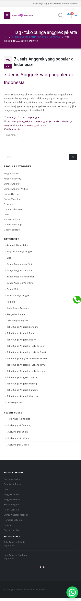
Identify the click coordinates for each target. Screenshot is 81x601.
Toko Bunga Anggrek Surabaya (23, 390)
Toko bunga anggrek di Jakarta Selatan (27, 358)
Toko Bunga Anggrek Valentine (23, 396)
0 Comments (13, 129)
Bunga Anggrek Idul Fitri (19, 264)
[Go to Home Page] (5, 37)
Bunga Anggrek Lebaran (19, 270)
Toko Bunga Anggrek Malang (22, 383)
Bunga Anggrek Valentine (20, 283)
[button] (37, 567)
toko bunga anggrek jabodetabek (45, 121)
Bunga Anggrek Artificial (16, 189)
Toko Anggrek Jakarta (18, 419)
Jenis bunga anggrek (17, 121)
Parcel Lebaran (12, 219)
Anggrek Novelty (12, 178)
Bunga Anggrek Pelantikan (21, 276)
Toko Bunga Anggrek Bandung (23, 327)
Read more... (11, 135)
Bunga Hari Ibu (11, 194)
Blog (9, 258)
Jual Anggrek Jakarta (18, 438)
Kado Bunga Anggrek (18, 308)
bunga (13, 117)
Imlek (7, 214)
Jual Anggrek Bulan (17, 432)
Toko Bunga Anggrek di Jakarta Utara (26, 371)
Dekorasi (8, 204)
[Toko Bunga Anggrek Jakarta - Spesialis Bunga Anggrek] (22, 15)
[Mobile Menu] (7, 15)
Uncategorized (12, 230)
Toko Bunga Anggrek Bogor (21, 333)
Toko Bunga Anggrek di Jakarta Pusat (26, 352)
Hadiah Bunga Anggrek (19, 295)
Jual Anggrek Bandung (19, 425)
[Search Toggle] (61, 15)
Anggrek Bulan (11, 173)
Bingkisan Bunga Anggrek (20, 251)
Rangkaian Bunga (13, 224)
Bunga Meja (13, 289)
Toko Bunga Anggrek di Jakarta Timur (26, 365)
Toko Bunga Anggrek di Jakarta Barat (26, 346)
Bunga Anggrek (12, 184)
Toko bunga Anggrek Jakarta (22, 377)
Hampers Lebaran (13, 209)
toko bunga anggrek (31, 117)
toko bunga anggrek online (33, 125)
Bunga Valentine (12, 199)
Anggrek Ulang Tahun (18, 245)
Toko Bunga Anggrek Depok (21, 339)
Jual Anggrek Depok (18, 445)
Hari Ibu (11, 302)
